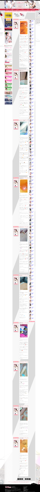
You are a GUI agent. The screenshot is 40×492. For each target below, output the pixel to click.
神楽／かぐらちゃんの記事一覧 (33, 304)
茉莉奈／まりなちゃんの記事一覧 (33, 21)
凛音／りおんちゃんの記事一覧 (33, 63)
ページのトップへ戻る (34, 483)
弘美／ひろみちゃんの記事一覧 (33, 272)
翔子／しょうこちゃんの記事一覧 (33, 318)
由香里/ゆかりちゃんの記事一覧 (33, 201)
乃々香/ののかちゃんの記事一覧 (33, 251)
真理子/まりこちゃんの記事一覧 (33, 162)
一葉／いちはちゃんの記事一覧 (33, 194)
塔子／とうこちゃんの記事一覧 (33, 215)
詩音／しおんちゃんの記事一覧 (33, 60)
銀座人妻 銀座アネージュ (25, 487)
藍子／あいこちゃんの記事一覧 (33, 53)
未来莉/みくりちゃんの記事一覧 (33, 127)
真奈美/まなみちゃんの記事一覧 (33, 98)
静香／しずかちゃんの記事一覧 (33, 95)
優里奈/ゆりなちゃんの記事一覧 (33, 42)
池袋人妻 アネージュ (25, 488)
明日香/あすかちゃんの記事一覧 (33, 159)
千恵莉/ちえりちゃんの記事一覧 (33, 275)
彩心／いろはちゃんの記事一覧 (33, 166)
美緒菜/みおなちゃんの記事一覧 (33, 31)
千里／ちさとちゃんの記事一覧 (33, 233)
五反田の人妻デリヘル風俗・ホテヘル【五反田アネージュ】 (24, 491)
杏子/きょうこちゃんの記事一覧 (33, 134)
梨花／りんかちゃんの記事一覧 (33, 91)
